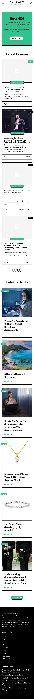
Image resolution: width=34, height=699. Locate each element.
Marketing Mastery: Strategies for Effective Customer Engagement (17, 193)
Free (30, 61)
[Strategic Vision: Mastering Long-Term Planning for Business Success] (17, 70)
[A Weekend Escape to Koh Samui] (17, 355)
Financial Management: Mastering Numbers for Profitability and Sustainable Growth (16, 247)
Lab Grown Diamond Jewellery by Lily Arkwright (14, 527)
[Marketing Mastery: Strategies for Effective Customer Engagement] (17, 174)
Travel (3, 344)
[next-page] (19, 270)
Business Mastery (17, 82)
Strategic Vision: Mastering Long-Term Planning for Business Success (15, 89)
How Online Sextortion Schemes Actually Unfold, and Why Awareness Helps (15, 426)
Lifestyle (4, 544)
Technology (5, 291)
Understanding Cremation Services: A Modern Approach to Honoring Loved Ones (15, 579)
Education (4, 391)
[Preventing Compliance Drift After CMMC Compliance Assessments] (17, 302)
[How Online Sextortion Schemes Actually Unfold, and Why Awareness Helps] (17, 402)
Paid (30, 112)
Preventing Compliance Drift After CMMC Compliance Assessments (15, 326)
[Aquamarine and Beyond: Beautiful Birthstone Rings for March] (17, 455)
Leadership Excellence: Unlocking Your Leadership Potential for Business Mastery (17, 140)
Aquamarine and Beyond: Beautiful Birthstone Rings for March (17, 477)
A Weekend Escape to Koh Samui (15, 375)
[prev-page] (15, 270)
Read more (8, 334)
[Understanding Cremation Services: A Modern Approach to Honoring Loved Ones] (17, 555)
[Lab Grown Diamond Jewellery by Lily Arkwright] (17, 505)
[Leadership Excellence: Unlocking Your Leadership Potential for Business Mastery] (17, 121)
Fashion (4, 444)
